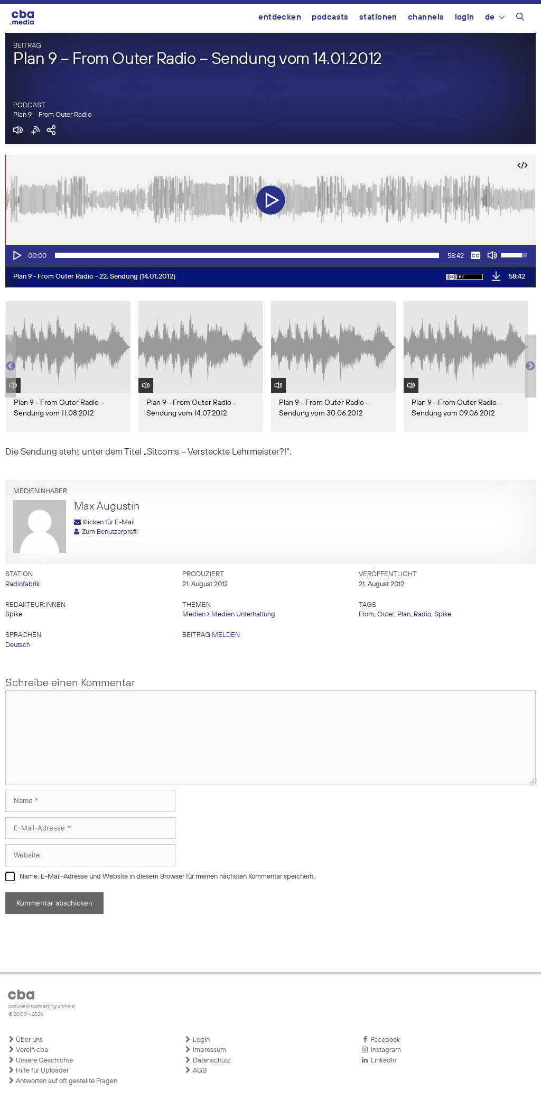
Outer (385, 614)
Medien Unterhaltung (243, 614)
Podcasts (330, 17)
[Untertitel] (475, 255)
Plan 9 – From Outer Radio (52, 115)
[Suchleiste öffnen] (520, 18)
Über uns (28, 1040)
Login (464, 17)
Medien (194, 614)
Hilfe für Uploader (41, 1070)
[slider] (247, 255)
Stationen (378, 17)
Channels (426, 17)
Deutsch (17, 645)
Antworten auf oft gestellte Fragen (65, 1081)
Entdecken (279, 17)
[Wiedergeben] (16, 255)
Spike (442, 614)
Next (530, 366)
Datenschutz (210, 1060)
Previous (10, 366)
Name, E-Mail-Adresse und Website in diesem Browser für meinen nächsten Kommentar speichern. (167, 876)
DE (490, 17)
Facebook (384, 1040)
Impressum (208, 1050)
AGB (199, 1070)
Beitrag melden (211, 635)
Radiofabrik (22, 584)
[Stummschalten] (492, 255)
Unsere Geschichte (43, 1060)
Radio (422, 614)
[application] (270, 255)
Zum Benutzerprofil (108, 532)
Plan (404, 614)
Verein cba (31, 1050)
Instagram (384, 1050)
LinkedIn (382, 1060)
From (366, 614)
